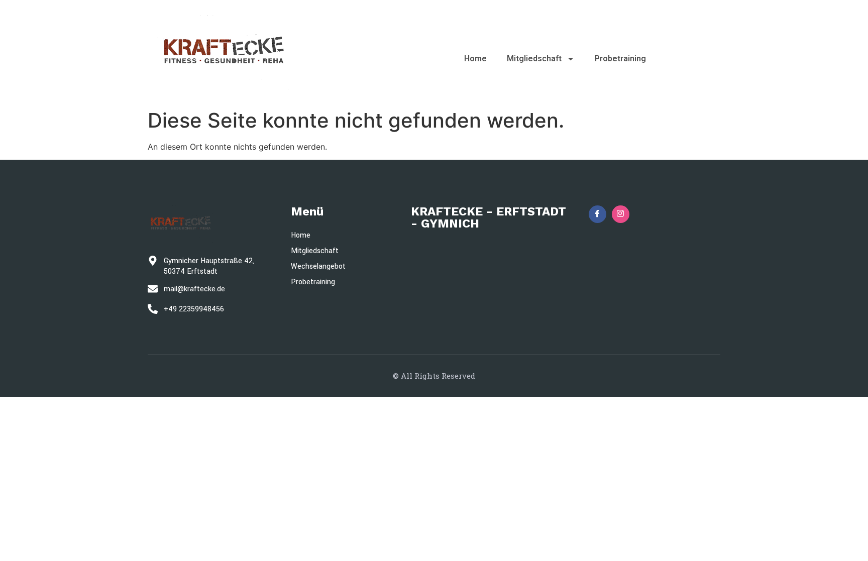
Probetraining (620, 58)
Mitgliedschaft (534, 58)
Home (475, 58)
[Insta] (620, 214)
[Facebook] (597, 214)
